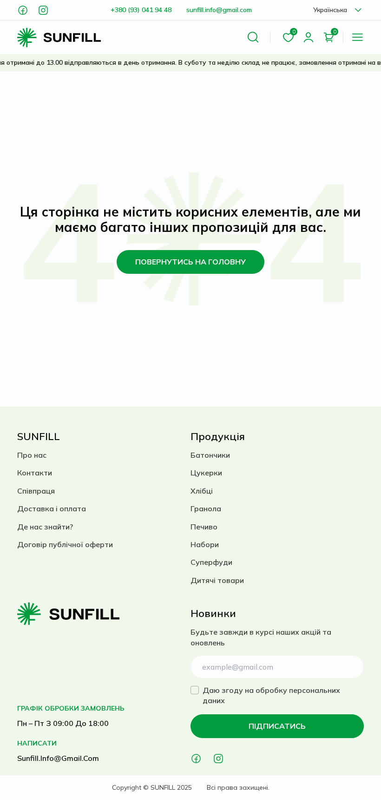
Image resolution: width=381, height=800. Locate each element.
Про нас (31, 455)
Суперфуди (211, 562)
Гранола (205, 508)
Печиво (203, 526)
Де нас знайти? (45, 526)
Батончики (210, 455)
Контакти (34, 472)
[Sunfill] (59, 37)
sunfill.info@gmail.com (219, 10)
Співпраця (36, 490)
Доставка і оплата (51, 508)
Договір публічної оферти (65, 544)
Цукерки (206, 472)
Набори (204, 544)
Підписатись (277, 726)
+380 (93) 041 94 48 (141, 10)
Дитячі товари (217, 580)
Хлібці (201, 490)
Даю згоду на (271, 695)
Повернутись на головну (190, 261)
